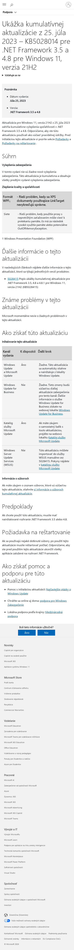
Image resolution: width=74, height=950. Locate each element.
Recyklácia (8, 704)
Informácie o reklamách (31, 938)
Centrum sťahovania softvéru (16, 688)
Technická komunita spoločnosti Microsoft (21, 851)
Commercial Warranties (14, 710)
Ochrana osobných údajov (35, 933)
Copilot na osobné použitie (15, 655)
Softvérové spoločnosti (13, 867)
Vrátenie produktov (12, 693)
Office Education (11, 748)
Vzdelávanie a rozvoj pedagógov (17, 753)
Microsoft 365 (10, 661)
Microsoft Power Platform (14, 862)
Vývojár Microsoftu (12, 834)
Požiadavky (62, 139)
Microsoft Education (12, 726)
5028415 (13, 278)
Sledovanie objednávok (13, 699)
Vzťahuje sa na (12, 75)
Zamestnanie (9, 888)
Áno (26, 632)
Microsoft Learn (10, 840)
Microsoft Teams (11, 818)
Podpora (8, 12)
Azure (6, 791)
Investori (7, 905)
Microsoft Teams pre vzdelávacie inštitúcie (22, 737)
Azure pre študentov (12, 764)
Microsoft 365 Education (14, 742)
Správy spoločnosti (12, 894)
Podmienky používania (58, 933)
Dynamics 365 (10, 796)
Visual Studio (9, 873)
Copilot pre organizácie (14, 650)
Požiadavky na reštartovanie (18, 143)
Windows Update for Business (54, 411)
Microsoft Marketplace (13, 856)
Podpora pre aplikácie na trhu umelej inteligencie (24, 845)
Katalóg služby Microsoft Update (52, 439)
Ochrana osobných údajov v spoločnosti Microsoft (24, 899)
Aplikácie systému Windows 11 (17, 666)
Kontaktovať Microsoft (13, 933)
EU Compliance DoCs (52, 938)
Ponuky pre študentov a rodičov (17, 758)
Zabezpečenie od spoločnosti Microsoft (20, 785)
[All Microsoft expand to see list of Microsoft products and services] (4, 5)
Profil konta (9, 682)
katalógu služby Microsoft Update (49, 466)
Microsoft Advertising (13, 807)
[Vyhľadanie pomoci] (12, 4)
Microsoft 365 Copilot (13, 813)
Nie (46, 632)
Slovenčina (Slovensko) (18, 915)
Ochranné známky (11, 938)
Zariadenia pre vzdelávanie (15, 731)
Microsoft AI (9, 780)
